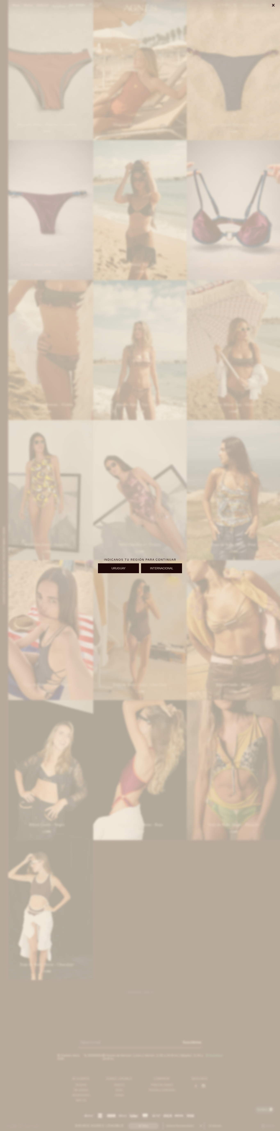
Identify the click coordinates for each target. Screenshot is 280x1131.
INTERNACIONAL (161, 568)
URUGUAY (118, 568)
